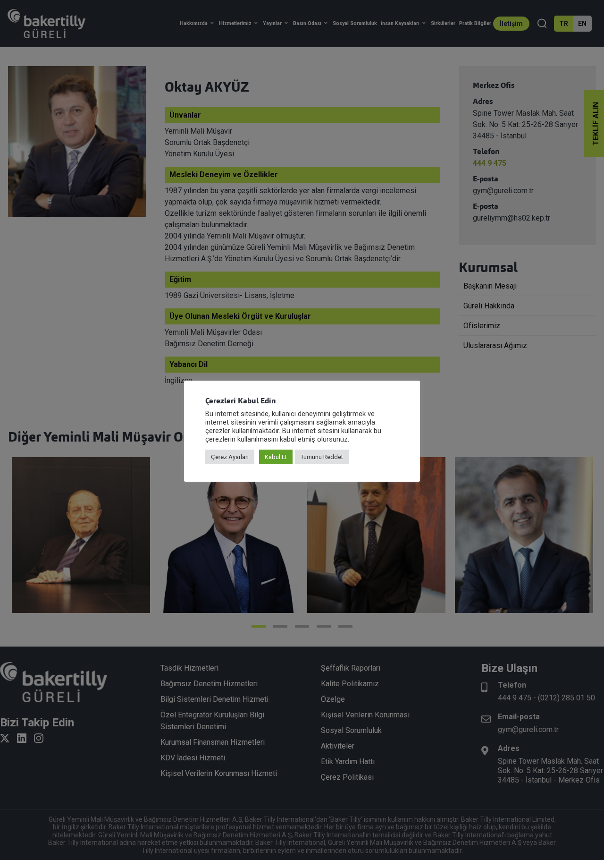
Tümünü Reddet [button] (322, 456)
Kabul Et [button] (276, 456)
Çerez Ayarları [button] (230, 456)
